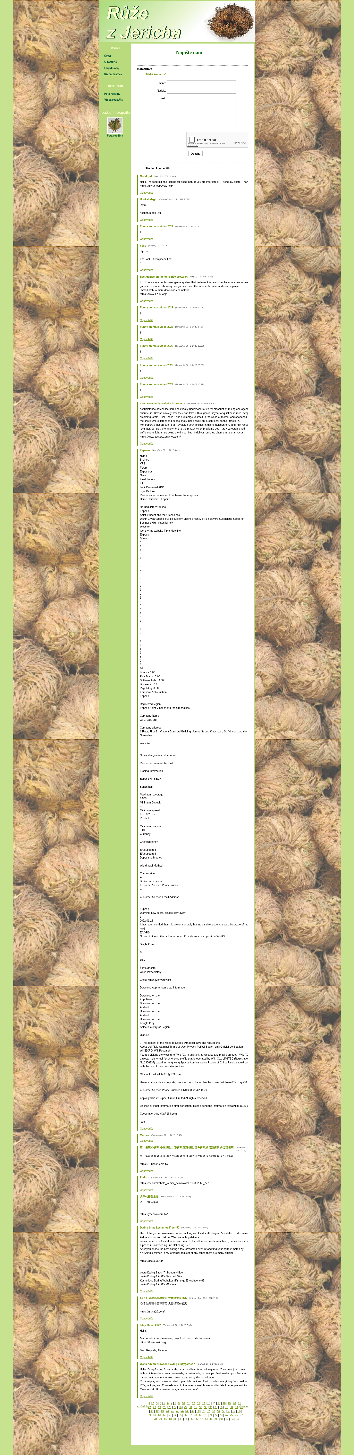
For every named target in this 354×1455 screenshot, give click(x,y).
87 (201, 1419)
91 (221, 1419)
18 (224, 1403)
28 (180, 1407)
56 (228, 1411)
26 (169, 1407)
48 (187, 1411)
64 (175, 1415)
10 (183, 1403)
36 (221, 1407)
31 (195, 1407)
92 (227, 1419)
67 (190, 1415)
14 (203, 1403)
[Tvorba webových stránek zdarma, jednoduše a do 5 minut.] (250, 1452)
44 (167, 1411)
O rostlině (110, 61)
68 (195, 1415)
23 (154, 1407)
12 (193, 1403)
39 (236, 1407)
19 (229, 1403)
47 (182, 1411)
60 (154, 1415)
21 (239, 1403)
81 (170, 1419)
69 (200, 1415)
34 (210, 1407)
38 (231, 1407)
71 (210, 1415)
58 (239, 1411)
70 (205, 1415)
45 (172, 1411)
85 (191, 1419)
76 (236, 1415)
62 (164, 1415)
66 (185, 1415)
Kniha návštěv (113, 74)
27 (175, 1407)
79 (160, 1419)
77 (241, 1415)
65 (180, 1415)
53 (213, 1411)
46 (177, 1411)
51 (203, 1411)
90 (216, 1419)
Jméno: (161, 83)
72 (215, 1415)
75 (231, 1415)
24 (159, 1407)
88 (206, 1419)
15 (208, 1403)
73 (221, 1415)
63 (169, 1415)
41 (152, 1411)
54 (218, 1411)
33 (205, 1407)
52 (208, 1411)
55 (223, 1411)
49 (193, 1411)
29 (185, 1407)
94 (237, 1419)
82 (175, 1419)
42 (157, 1411)
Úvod (107, 55)
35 (215, 1407)
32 (200, 1407)
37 (226, 1407)
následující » (246, 1406)
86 (196, 1419)
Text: (163, 98)
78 (155, 1419)
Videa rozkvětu (113, 99)
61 (159, 1415)
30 (190, 1407)
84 (186, 1419)
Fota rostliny (112, 93)
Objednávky (111, 68)
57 (234, 1411)
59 (149, 1415)
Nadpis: (161, 90)
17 (219, 1403)
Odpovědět (146, 192)
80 (165, 1419)
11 (188, 1403)
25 (164, 1407)
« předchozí (144, 1406)
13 (198, 1403)
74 (226, 1415)
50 (198, 1411)
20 (234, 1403)
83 (180, 1419)
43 (162, 1411)
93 (232, 1419)
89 (211, 1419)
